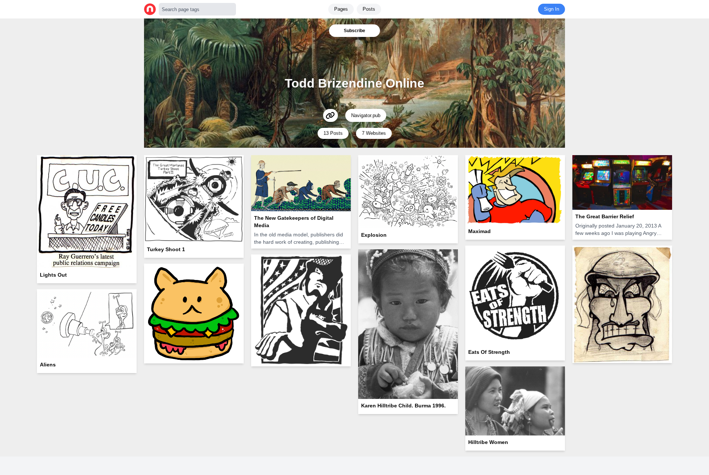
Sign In (551, 9)
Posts (369, 9)
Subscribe (354, 30)
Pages (341, 9)
